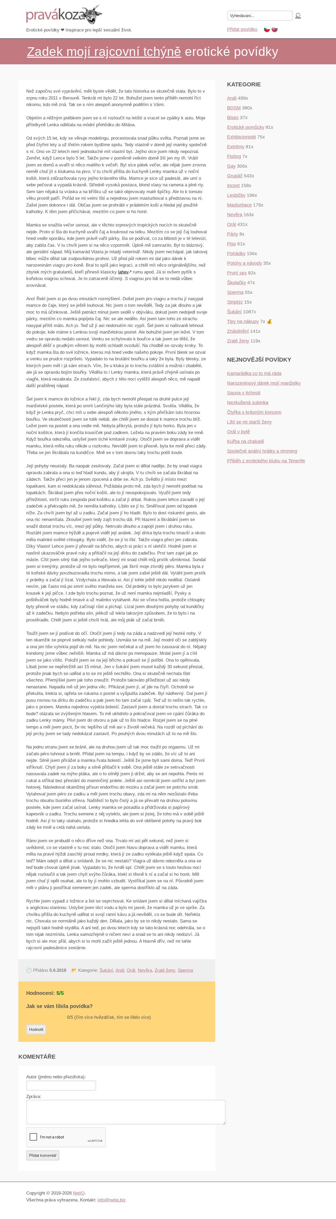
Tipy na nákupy (243, 321)
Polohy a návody (244, 263)
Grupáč (235, 175)
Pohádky (236, 253)
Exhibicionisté (241, 137)
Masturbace (239, 205)
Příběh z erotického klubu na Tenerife (266, 460)
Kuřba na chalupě (245, 441)
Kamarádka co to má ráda (254, 373)
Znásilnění (238, 331)
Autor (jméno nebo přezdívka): (56, 1076)
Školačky (236, 282)
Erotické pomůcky (245, 127)
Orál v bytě (238, 431)
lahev (123, 272)
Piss (231, 243)
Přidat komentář (42, 1155)
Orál (131, 970)
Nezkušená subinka (247, 402)
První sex (237, 273)
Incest (233, 185)
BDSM (234, 107)
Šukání (106, 970)
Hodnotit (36, 1029)
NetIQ (79, 1193)
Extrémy (235, 146)
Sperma (185, 970)
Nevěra (145, 970)
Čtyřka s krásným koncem (254, 412)
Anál (120, 970)
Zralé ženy (165, 970)
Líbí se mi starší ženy (249, 422)
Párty (232, 234)
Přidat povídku (242, 29)
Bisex (233, 117)
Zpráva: (33, 1096)
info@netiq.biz (112, 1199)
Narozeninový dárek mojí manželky (264, 383)
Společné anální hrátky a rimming (262, 451)
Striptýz (235, 302)
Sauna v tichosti (243, 392)
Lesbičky (236, 195)
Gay (231, 166)
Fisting (234, 156)
